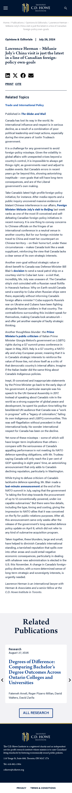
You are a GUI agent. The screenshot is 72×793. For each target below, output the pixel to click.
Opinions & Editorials (36, 23)
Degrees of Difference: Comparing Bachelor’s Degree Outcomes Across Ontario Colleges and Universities (35, 673)
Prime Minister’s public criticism (29, 334)
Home (6, 23)
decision (18, 271)
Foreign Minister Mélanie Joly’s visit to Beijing (36, 207)
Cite (18, 84)
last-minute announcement (22, 486)
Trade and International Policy (24, 105)
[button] (7, 75)
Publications (17, 23)
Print (9, 84)
